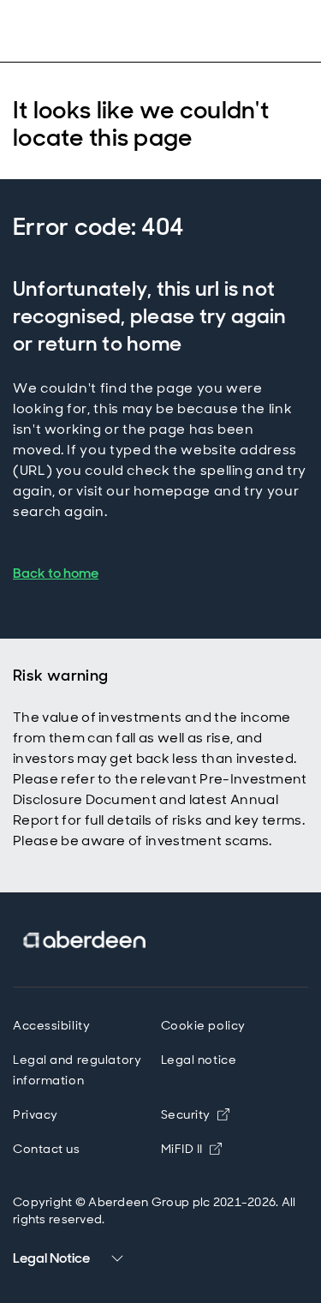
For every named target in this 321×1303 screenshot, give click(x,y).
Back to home (55, 573)
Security (186, 1114)
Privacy (35, 1114)
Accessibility (51, 1025)
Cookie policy (203, 1025)
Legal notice (199, 1059)
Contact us (46, 1148)
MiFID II (182, 1148)
